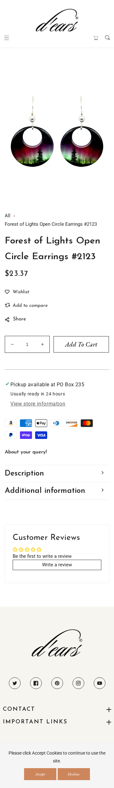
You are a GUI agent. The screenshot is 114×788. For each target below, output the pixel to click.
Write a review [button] (57, 565)
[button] (6, 37)
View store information (37, 404)
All (7, 216)
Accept (40, 774)
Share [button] (19, 319)
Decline (73, 774)
